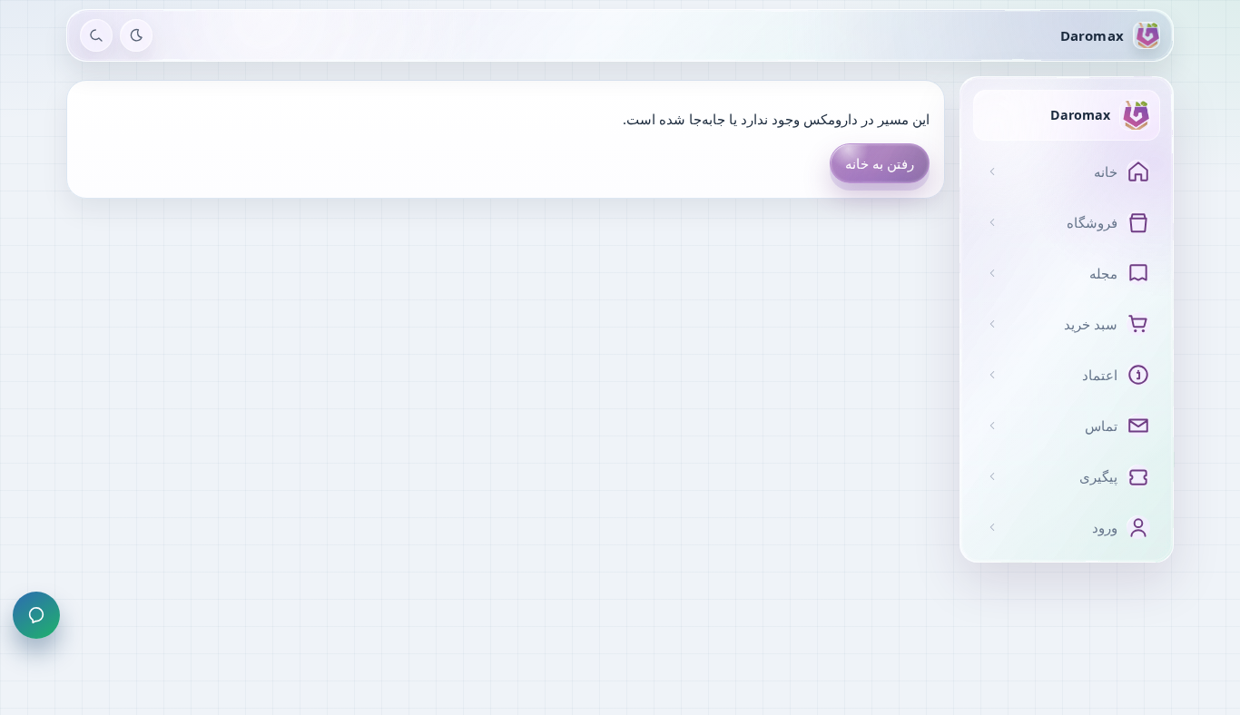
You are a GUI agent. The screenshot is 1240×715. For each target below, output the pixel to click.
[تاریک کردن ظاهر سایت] (136, 35)
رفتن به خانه (879, 163)
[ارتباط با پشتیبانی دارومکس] (36, 615)
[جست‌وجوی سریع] (96, 35)
